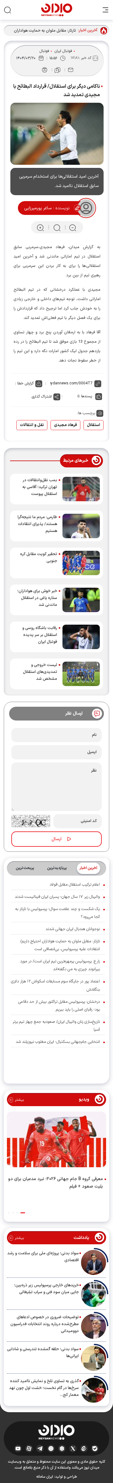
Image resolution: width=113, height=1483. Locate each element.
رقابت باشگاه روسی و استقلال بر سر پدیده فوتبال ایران (39, 635)
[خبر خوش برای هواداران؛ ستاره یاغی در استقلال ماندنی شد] (81, 600)
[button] (22, 1212)
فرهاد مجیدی (65, 425)
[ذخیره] (57, 70)
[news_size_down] (73, 228)
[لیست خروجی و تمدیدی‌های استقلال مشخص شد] (81, 674)
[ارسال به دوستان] (70, 70)
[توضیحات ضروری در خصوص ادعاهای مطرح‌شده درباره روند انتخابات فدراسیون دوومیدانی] (93, 1326)
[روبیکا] (62, 1448)
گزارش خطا (25, 383)
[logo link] (56, 9)
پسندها (86, 396)
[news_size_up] (40, 228)
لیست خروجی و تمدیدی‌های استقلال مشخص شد (40, 672)
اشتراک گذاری (42, 396)
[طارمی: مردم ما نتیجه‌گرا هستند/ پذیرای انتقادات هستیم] (81, 526)
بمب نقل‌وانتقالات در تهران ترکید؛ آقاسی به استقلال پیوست (39, 487)
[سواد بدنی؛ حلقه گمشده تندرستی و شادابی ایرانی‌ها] (93, 1358)
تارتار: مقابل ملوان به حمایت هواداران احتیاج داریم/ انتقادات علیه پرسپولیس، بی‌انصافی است (44, 31)
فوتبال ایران (63, 51)
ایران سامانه (44, 1477)
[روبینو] (51, 1448)
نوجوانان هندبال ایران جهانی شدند (73, 929)
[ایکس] (73, 1448)
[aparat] (29, 1448)
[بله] (95, 1448)
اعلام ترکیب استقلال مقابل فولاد (75, 885)
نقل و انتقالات (32, 425)
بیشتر (18, 1100)
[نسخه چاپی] (44, 70)
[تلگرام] (40, 1448)
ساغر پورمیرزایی (37, 208)
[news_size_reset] (56, 228)
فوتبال (44, 51)
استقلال (93, 425)
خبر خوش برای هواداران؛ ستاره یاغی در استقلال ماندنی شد (37, 598)
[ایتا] (84, 1448)
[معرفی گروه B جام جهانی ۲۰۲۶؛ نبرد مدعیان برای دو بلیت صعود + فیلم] (56, 1141)
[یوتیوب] (18, 1448)
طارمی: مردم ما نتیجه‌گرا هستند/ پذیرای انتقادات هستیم (37, 524)
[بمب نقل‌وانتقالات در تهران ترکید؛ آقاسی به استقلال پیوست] (81, 489)
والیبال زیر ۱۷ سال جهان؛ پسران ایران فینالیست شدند (57, 897)
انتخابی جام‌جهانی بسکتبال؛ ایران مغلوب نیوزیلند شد (58, 1042)
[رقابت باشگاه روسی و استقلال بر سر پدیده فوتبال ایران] (81, 637)
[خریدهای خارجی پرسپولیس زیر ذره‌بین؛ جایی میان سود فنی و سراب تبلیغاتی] (93, 1294)
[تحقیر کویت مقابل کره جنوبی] (81, 563)
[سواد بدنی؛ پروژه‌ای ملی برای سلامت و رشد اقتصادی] (93, 1262)
